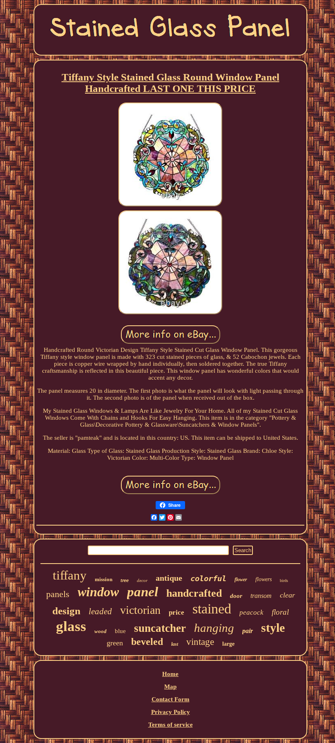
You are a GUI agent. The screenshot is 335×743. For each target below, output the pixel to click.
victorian (140, 610)
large (228, 644)
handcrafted (194, 593)
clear (287, 595)
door (236, 596)
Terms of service (170, 724)
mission (103, 579)
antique (169, 577)
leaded (100, 611)
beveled (147, 641)
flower (240, 579)
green (115, 643)
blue (120, 631)
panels (57, 594)
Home (170, 674)
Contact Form (171, 699)
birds (284, 580)
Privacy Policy (170, 712)
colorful (208, 578)
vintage (200, 642)
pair (247, 630)
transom (261, 595)
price (176, 612)
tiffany (70, 575)
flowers (263, 579)
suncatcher (160, 628)
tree (125, 580)
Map (170, 686)
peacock (251, 612)
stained (211, 608)
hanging (214, 627)
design (66, 610)
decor (142, 580)
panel (142, 591)
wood (100, 631)
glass (71, 626)
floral (280, 612)
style (273, 627)
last (174, 644)
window (98, 591)
